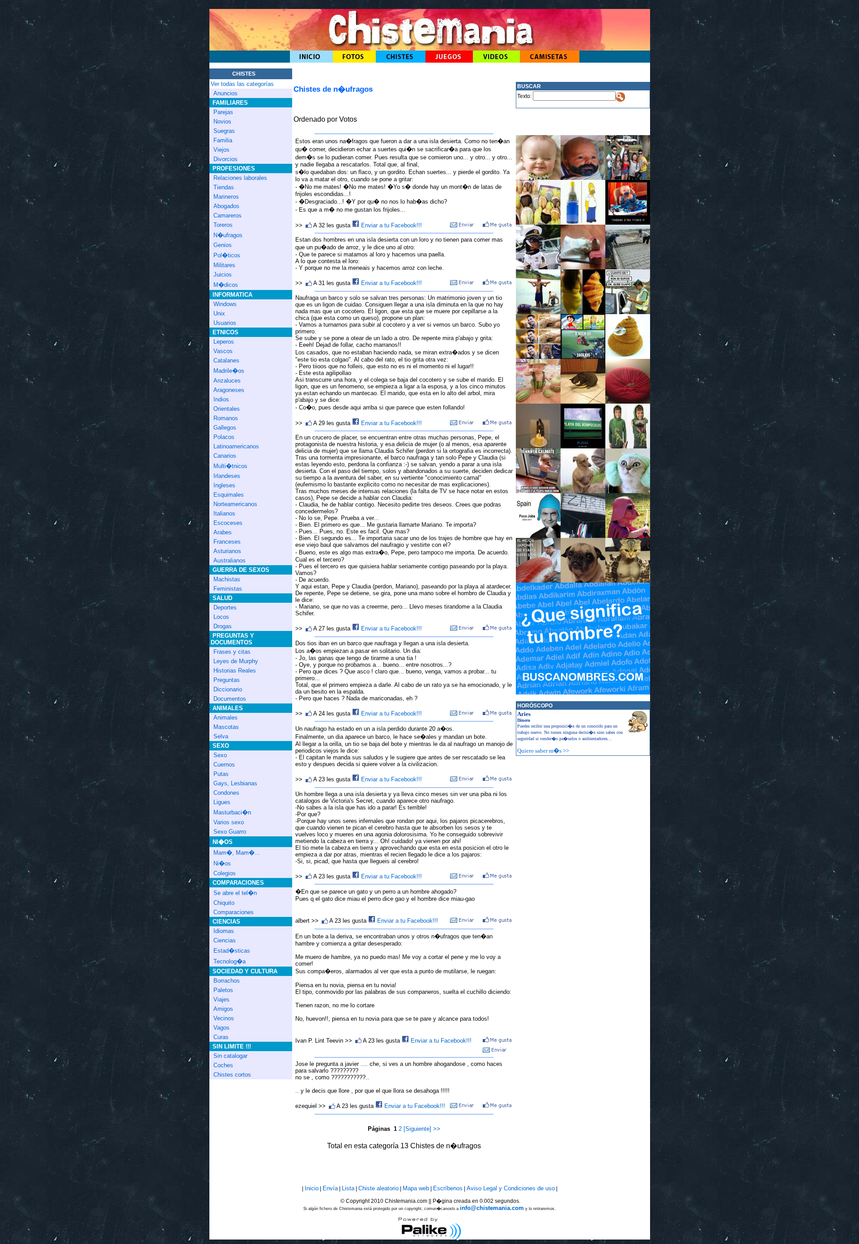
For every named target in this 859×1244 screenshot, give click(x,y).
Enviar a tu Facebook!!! (390, 225)
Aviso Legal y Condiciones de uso (511, 1188)
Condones (226, 792)
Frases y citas (232, 651)
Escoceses (227, 523)
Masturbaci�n (232, 812)
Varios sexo (228, 822)
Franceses (227, 541)
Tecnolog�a (229, 961)
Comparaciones (233, 912)
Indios (221, 399)
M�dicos (225, 284)
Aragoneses (228, 390)
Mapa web (416, 1188)
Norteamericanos (235, 504)
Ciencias (224, 940)
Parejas (223, 112)
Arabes (222, 532)
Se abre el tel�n (235, 893)
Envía (330, 1188)
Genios (222, 245)
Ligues (221, 802)
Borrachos (226, 980)
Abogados (226, 206)
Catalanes (226, 360)
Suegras (224, 131)
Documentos (229, 698)
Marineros (226, 196)
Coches (223, 1065)
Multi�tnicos (230, 466)
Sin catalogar (230, 1055)
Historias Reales (234, 670)
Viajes (221, 999)
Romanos (225, 418)
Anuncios (225, 93)
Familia (222, 140)
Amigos (223, 1008)
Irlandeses (226, 476)
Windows (225, 304)
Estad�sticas (231, 950)
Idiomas (223, 931)
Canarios (224, 455)
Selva (220, 736)
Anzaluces (227, 380)
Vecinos (223, 1018)
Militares (224, 265)
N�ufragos (227, 235)
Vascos (223, 351)
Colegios (224, 873)
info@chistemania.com (492, 1208)
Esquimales (228, 494)
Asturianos (227, 551)
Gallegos (224, 427)
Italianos (224, 513)
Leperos (223, 341)
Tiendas (223, 187)
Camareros (227, 215)
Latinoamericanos (236, 446)
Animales (225, 717)
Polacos (223, 437)
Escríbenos (448, 1188)
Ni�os (222, 863)
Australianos (229, 560)
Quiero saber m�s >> (543, 750)
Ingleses (224, 485)
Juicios (222, 274)
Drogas (222, 626)
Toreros (223, 225)
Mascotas (226, 727)
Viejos (221, 149)
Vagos (221, 1027)
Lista (348, 1188)
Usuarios (224, 323)
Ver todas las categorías (242, 84)
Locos (221, 616)
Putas (221, 774)
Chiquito (223, 902)
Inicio (312, 1188)
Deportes (225, 607)
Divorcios (225, 159)
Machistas (226, 579)
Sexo (220, 755)
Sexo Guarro (229, 831)
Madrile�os (228, 370)
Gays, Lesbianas (235, 783)
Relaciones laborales (240, 178)
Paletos (223, 990)
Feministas (227, 588)
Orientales (226, 408)
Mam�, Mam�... (236, 852)
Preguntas (226, 680)
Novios (222, 121)
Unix (219, 313)
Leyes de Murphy (235, 661)
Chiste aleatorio (378, 1188)
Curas (221, 1037)
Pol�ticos (226, 255)
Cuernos (224, 764)
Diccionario (227, 689)
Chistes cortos (232, 1074)
